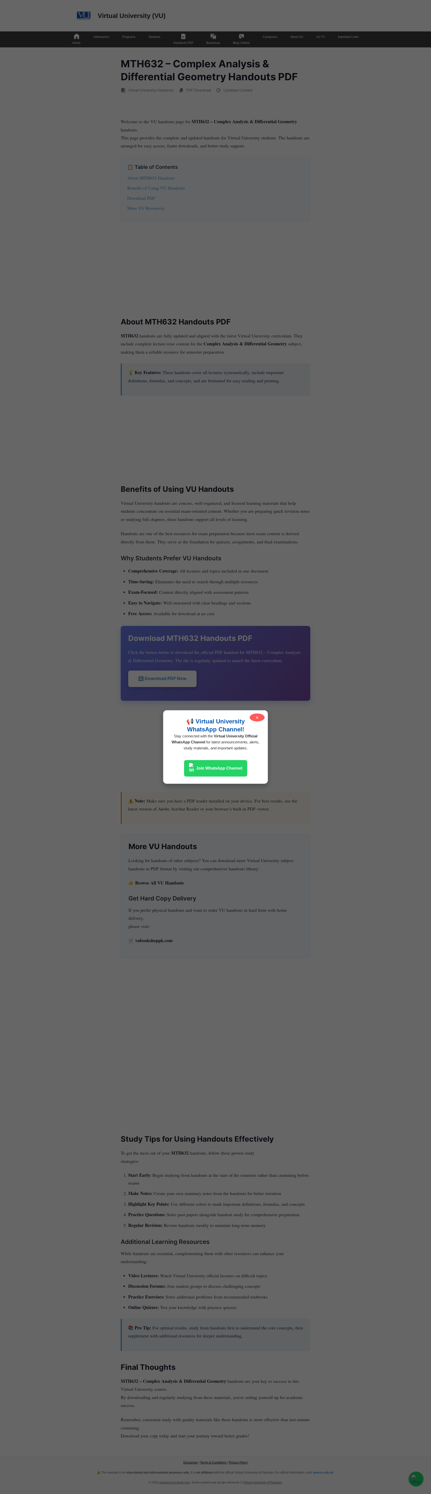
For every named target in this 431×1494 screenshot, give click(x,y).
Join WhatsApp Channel (219, 768)
